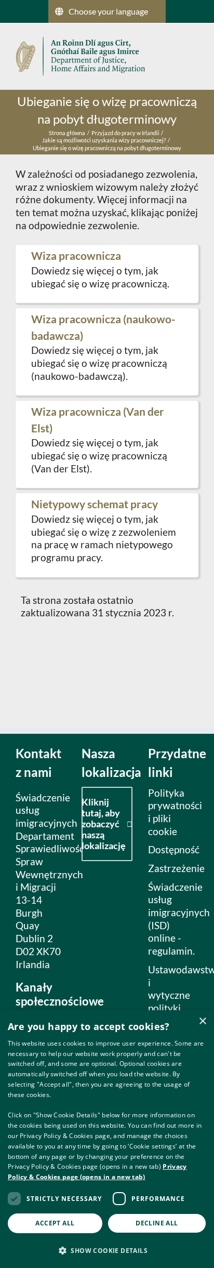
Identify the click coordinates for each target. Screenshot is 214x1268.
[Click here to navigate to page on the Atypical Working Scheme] (107, 535)
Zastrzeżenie (170, 868)
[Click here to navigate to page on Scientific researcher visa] (107, 351)
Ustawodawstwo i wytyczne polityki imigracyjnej (170, 995)
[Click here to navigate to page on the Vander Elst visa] (107, 444)
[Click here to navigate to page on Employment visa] (107, 274)
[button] (107, 1250)
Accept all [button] (54, 1223)
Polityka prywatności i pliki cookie (170, 812)
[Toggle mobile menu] (194, 54)
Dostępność (170, 849)
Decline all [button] (157, 1223)
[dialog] (107, 1139)
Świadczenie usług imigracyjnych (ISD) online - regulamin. (170, 919)
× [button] (202, 1021)
